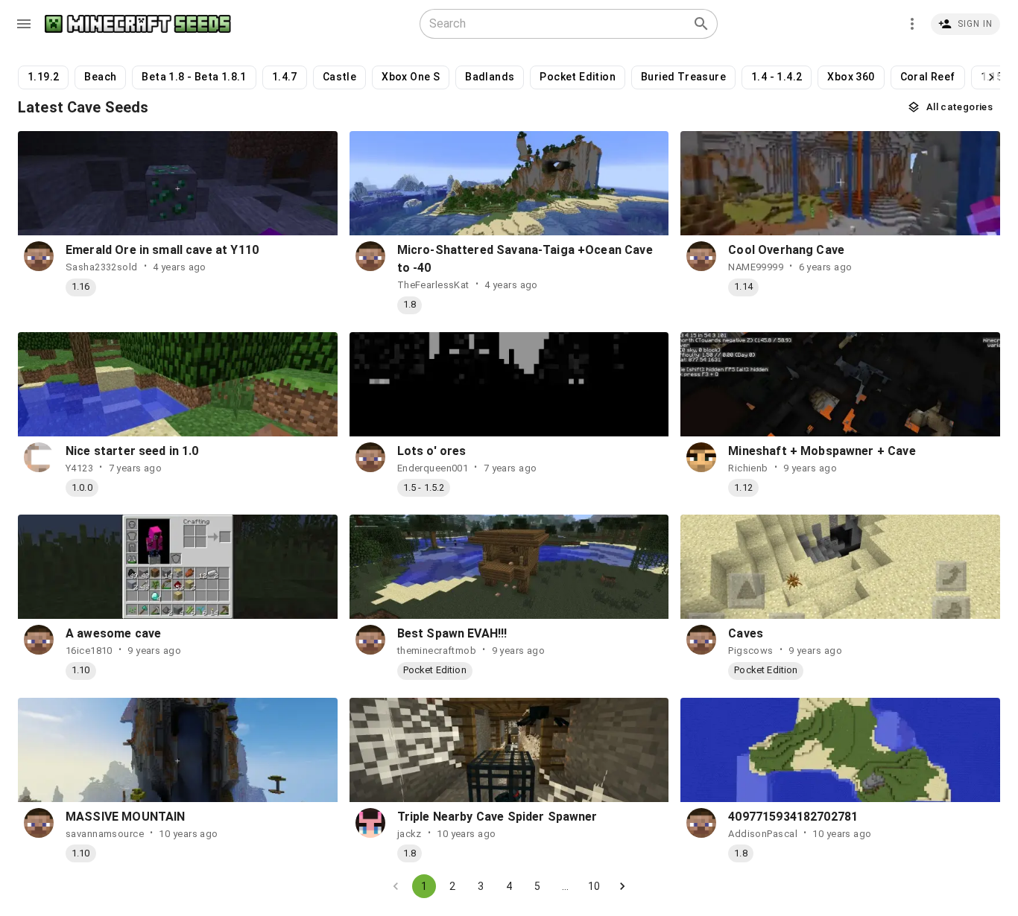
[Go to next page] (622, 886)
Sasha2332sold (102, 267)
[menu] (24, 24)
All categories (959, 106)
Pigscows (750, 650)
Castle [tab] (339, 77)
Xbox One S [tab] (411, 77)
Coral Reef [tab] (927, 77)
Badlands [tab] (489, 77)
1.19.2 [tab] (43, 77)
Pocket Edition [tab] (578, 77)
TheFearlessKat (433, 284)
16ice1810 (89, 650)
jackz (409, 833)
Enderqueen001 (433, 468)
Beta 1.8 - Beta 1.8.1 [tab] (194, 77)
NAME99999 (755, 267)
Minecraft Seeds (138, 24)
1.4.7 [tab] (284, 77)
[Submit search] (701, 23)
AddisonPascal (762, 833)
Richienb (748, 468)
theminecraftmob (437, 650)
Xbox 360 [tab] (850, 77)
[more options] (912, 23)
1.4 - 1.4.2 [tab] (776, 77)
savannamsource (105, 833)
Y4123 (79, 468)
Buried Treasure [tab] (683, 77)
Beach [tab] (100, 77)
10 (594, 886)
